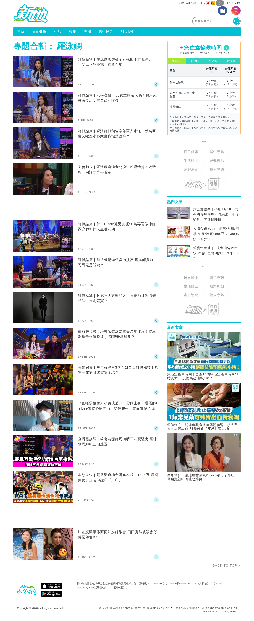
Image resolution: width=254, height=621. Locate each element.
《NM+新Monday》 (179, 583)
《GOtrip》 (159, 583)
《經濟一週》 (118, 587)
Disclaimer (208, 611)
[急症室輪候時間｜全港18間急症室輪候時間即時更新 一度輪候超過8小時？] (204, 351)
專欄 (87, 31)
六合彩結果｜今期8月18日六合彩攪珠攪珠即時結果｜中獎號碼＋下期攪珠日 (216, 214)
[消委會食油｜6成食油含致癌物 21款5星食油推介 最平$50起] (178, 251)
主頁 (20, 31)
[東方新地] (70, 13)
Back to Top (225, 565)
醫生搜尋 (106, 31)
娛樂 (72, 31)
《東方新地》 (202, 583)
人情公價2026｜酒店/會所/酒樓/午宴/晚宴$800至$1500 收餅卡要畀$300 (216, 234)
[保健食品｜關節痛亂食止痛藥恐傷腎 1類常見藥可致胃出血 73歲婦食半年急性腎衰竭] (204, 401)
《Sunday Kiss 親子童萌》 (92, 587)
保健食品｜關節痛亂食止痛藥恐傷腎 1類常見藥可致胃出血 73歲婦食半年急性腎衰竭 (202, 426)
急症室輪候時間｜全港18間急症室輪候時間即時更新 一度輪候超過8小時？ (202, 376)
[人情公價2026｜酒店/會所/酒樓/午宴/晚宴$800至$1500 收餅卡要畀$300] (178, 232)
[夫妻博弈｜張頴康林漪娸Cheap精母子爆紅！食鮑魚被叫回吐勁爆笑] (204, 452)
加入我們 (128, 31)
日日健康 (39, 31)
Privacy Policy (229, 611)
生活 (57, 31)
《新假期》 (143, 583)
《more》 (218, 583)
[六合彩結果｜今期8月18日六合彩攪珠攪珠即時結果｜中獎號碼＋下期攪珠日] (178, 213)
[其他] (156, 86)
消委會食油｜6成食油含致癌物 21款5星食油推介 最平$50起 (216, 253)
